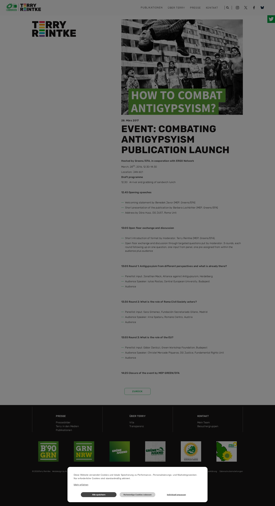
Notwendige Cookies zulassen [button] (137, 494)
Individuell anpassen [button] (176, 494)
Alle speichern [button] (98, 494)
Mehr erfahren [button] (81, 484)
